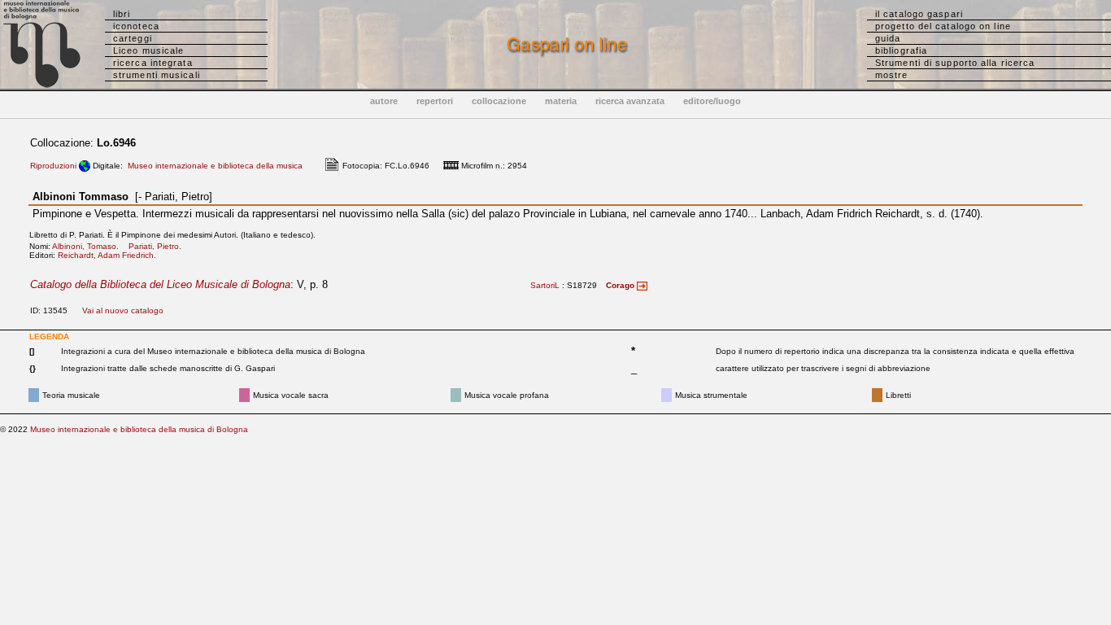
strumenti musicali (156, 75)
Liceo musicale (148, 50)
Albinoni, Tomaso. (89, 246)
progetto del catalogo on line (943, 26)
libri (122, 14)
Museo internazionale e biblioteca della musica (215, 165)
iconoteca (136, 26)
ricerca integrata (153, 63)
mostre (891, 75)
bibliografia (901, 50)
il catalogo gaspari (919, 14)
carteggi (132, 38)
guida (888, 38)
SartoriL (545, 285)
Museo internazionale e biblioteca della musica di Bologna (139, 429)
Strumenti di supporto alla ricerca (955, 63)
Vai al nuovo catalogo (122, 310)
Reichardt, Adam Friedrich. (110, 255)
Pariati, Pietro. (159, 246)
